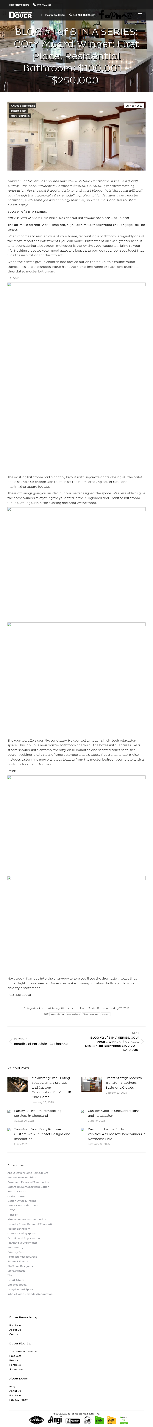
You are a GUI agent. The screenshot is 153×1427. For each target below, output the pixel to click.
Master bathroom (91, 1014)
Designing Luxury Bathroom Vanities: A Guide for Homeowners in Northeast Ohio (117, 1134)
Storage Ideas (16, 1270)
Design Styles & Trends (21, 1200)
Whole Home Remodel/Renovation (30, 1294)
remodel (105, 1014)
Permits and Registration (23, 1238)
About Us (15, 1329)
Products (15, 1356)
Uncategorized (16, 1284)
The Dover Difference (23, 1351)
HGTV (11, 1210)
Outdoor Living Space (21, 1233)
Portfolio (15, 1325)
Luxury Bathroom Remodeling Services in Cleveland (38, 1113)
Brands (13, 1360)
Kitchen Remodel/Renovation (26, 1219)
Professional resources (22, 1256)
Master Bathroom (20, 116)
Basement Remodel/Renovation (28, 1182)
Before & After (16, 1191)
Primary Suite (16, 1252)
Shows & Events (17, 1261)
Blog (12, 1386)
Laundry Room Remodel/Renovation (31, 1224)
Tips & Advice (15, 1280)
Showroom (16, 1369)
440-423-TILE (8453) (84, 15)
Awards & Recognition (23, 106)
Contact (14, 1334)
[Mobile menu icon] (140, 15)
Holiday (12, 1214)
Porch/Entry (15, 1247)
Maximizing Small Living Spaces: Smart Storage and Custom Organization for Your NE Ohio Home (51, 1087)
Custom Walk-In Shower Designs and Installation (113, 1113)
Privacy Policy (18, 1399)
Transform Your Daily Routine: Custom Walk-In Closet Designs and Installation (42, 1134)
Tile (9, 1275)
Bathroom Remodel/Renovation (28, 1186)
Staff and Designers (20, 1266)
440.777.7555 (44, 4)
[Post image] (17, 1084)
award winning (57, 1014)
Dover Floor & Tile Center (23, 1205)
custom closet (18, 111)
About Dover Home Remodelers (27, 1172)
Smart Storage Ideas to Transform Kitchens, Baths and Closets (123, 1082)
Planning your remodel (22, 1242)
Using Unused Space (20, 1289)
